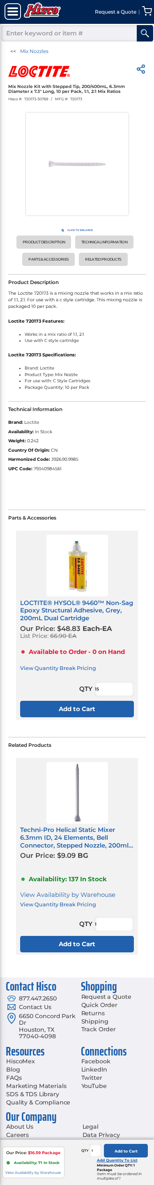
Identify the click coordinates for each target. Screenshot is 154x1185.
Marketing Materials (36, 1086)
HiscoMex (20, 1061)
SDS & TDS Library (32, 1094)
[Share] (141, 70)
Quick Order (99, 1005)
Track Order (98, 1029)
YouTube (94, 1086)
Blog (13, 1069)
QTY (85, 1150)
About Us (19, 1126)
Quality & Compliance (38, 1102)
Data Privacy (101, 1135)
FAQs (13, 1077)
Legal (91, 1126)
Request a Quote (106, 996)
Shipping (94, 1021)
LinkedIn (94, 1069)
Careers (17, 1135)
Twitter (91, 1077)
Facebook (95, 1061)
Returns (93, 1013)
